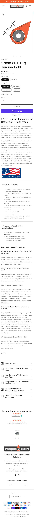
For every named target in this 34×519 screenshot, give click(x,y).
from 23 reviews (16, 416)
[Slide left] (13, 56)
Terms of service (17, 514)
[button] (3, 6)
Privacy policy (9, 514)
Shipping (3, 73)
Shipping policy (25, 514)
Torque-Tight (10, 511)
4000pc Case (6, 90)
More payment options (17, 115)
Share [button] (4, 353)
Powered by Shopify (18, 511)
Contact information (14, 516)
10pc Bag (16, 90)
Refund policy (26, 511)
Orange (5, 79)
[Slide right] (20, 56)
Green (13, 79)
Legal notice (23, 516)
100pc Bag (6, 86)
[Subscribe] (25, 485)
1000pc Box (16, 86)
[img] (17, 414)
